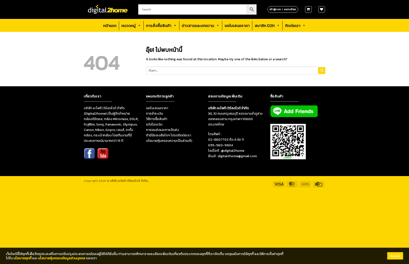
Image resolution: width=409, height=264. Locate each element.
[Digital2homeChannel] (103, 156)
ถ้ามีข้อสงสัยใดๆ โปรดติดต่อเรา (168, 135)
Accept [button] (395, 256)
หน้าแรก (109, 25)
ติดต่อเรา (292, 25)
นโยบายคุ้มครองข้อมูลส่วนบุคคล (61, 258)
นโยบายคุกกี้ (22, 258)
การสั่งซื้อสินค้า (158, 25)
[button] (308, 9)
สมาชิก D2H (265, 25)
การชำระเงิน (154, 113)
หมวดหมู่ (128, 25)
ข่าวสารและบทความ (198, 25)
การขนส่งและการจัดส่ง (162, 129)
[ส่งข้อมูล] (321, 70)
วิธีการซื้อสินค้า (156, 118)
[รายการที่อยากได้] (321, 9)
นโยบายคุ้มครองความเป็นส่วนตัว (169, 140)
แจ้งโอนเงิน (154, 124)
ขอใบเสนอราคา (237, 25)
